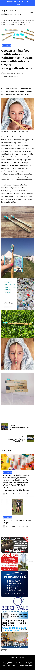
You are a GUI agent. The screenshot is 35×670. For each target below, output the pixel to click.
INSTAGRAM (24, 131)
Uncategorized (6, 45)
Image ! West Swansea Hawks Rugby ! (17, 521)
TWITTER (14, 131)
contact (18, 5)
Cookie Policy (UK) (17, 657)
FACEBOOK (5, 131)
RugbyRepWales (9, 10)
